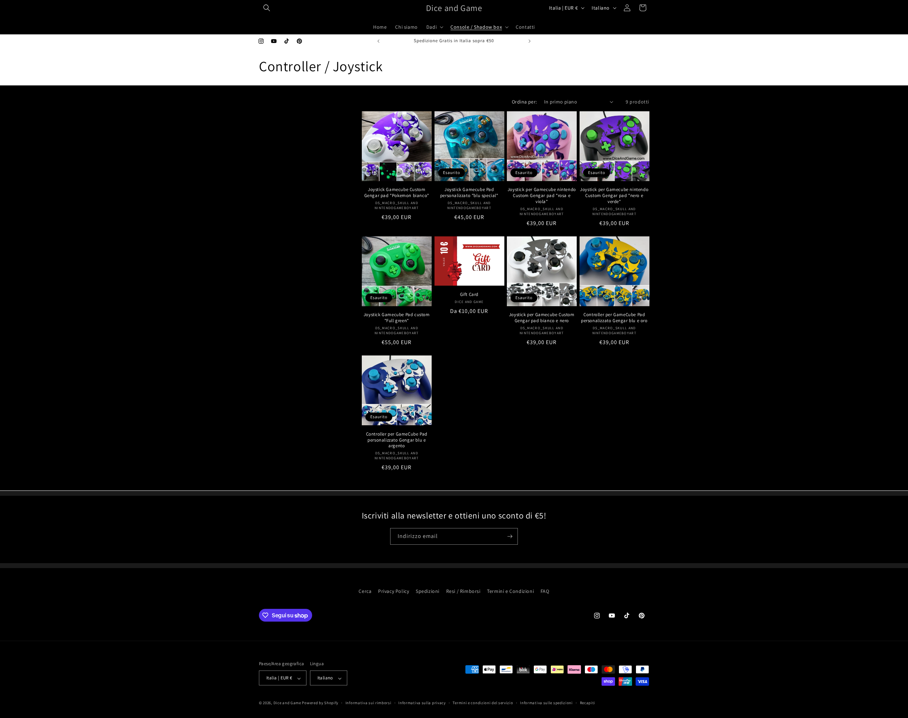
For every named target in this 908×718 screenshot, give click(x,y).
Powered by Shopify (320, 703)
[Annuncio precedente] (378, 41)
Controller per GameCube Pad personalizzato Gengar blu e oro (614, 318)
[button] (267, 8)
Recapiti (588, 702)
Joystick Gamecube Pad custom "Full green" (397, 318)
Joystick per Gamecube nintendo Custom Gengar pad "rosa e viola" (542, 195)
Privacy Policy (393, 591)
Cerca (365, 591)
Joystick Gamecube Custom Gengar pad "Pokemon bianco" (396, 192)
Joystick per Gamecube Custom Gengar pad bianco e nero (542, 318)
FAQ (545, 591)
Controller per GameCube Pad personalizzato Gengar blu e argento (396, 440)
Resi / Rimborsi (463, 591)
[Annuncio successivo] (529, 41)
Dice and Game (287, 703)
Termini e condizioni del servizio (483, 702)
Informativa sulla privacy (422, 702)
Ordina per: (524, 102)
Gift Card (469, 294)
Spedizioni (427, 591)
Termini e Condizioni (510, 591)
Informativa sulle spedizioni (546, 702)
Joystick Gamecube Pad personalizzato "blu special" (469, 192)
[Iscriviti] (509, 536)
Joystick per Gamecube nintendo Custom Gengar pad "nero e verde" (614, 195)
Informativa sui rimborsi (368, 702)
